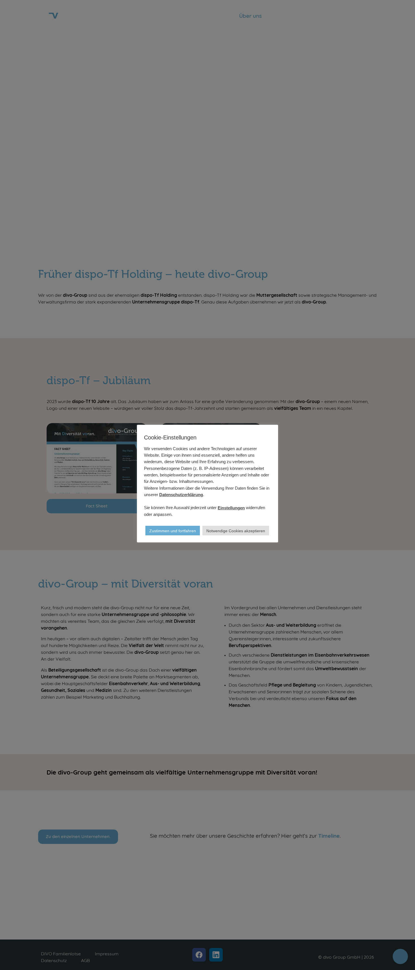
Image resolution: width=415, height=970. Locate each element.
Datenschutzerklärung (181, 494)
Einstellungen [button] (231, 507)
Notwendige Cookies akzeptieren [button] (235, 531)
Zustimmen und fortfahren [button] (172, 531)
